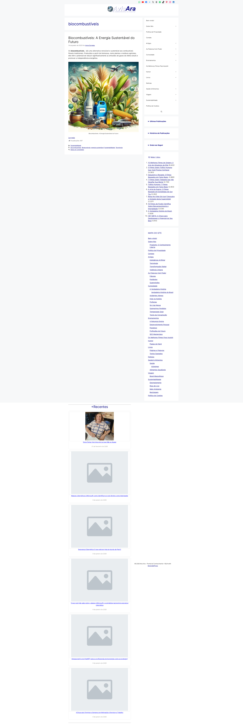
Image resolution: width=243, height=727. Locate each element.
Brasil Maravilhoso (157, 376)
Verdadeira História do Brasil (162, 292)
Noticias (149, 83)
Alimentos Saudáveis (158, 370)
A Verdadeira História (158, 289)
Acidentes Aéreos (156, 296)
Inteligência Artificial (157, 260)
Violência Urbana (156, 270)
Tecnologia (119, 147)
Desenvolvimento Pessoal (159, 325)
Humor (148, 72)
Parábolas (153, 279)
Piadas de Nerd (156, 344)
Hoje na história (156, 299)
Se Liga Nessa (155, 305)
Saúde (152, 363)
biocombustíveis (76, 147)
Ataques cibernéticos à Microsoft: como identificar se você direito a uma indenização (99, 496)
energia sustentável (97, 147)
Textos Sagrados (156, 354)
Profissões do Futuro (157, 331)
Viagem (148, 94)
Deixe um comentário (77, 149)
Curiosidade (150, 55)
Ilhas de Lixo (154, 386)
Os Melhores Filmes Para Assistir (157, 66)
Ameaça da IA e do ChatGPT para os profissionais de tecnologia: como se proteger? (100, 659)
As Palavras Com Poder (154, 49)
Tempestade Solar (157, 312)
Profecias (153, 302)
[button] (176, 26)
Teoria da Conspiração (158, 315)
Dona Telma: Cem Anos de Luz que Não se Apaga (99, 442)
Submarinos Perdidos (158, 308)
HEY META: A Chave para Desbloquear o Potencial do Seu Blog (160, 218)
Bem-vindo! (150, 20)
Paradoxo (153, 328)
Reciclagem (154, 392)
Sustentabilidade (76, 145)
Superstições (155, 283)
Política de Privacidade (153, 32)
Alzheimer (155, 367)
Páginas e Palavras (157, 350)
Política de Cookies (152, 106)
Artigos (148, 43)
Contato (148, 38)
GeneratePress (153, 566)
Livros (148, 77)
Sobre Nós (149, 26)
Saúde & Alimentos (152, 89)
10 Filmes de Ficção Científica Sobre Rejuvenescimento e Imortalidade (159, 206)
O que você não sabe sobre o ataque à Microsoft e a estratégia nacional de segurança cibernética (99, 604)
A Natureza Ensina (157, 321)
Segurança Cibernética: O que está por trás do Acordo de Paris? (99, 549)
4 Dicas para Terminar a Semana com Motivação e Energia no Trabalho (99, 712)
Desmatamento (155, 383)
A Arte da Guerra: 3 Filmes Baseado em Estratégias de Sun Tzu (160, 191)
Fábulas (153, 276)
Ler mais (71, 138)
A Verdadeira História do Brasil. (160, 211)
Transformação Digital (158, 267)
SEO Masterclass (156, 334)
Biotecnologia (86, 147)
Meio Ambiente (155, 389)
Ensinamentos (151, 60)
